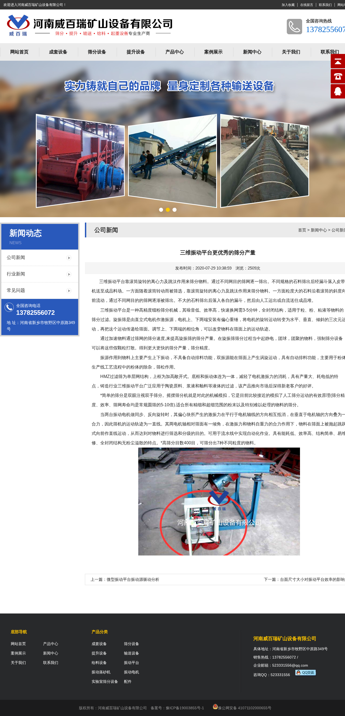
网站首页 (19, 51)
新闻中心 (252, 51)
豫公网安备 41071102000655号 (244, 708)
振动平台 (116, 281)
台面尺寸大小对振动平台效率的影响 (312, 579)
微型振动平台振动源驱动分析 (133, 579)
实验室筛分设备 (105, 681)
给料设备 (99, 662)
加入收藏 (288, 5)
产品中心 (174, 51)
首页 (302, 230)
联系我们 (325, 5)
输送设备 (131, 653)
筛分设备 (97, 51)
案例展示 (213, 51)
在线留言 (306, 5)
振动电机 (131, 672)
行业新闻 (16, 274)
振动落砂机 (101, 672)
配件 (128, 681)
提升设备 (136, 51)
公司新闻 (16, 257)
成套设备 (58, 51)
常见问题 (16, 290)
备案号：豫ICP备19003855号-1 (177, 708)
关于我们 (291, 51)
